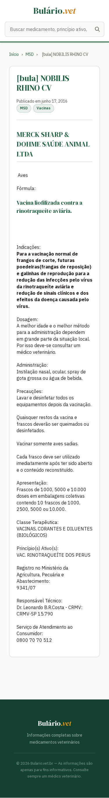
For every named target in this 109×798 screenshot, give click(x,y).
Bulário (54, 11)
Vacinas (44, 108)
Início (14, 54)
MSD (30, 54)
